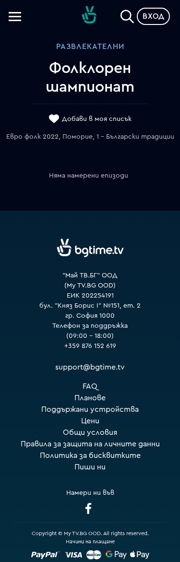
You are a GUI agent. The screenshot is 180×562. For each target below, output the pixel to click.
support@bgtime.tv (90, 367)
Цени (90, 421)
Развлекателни (90, 46)
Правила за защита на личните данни (90, 444)
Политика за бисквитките (90, 455)
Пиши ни (90, 467)
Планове (90, 398)
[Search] (127, 14)
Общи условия (90, 432)
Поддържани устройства (90, 409)
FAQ (90, 386)
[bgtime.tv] (90, 248)
